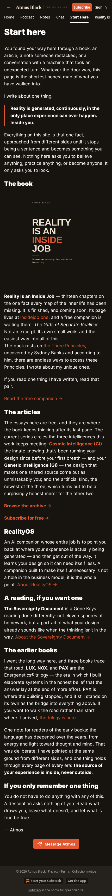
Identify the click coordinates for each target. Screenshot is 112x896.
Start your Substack (46, 881)
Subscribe (82, 7)
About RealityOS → (37, 584)
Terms (65, 871)
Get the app (77, 881)
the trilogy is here (58, 717)
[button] (9, 17)
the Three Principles (64, 345)
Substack (34, 890)
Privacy (53, 871)
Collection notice (84, 871)
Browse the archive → (27, 505)
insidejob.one (34, 317)
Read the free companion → (33, 398)
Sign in (101, 7)
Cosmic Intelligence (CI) (75, 443)
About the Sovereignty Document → (52, 637)
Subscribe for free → (26, 518)
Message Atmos (60, 844)
